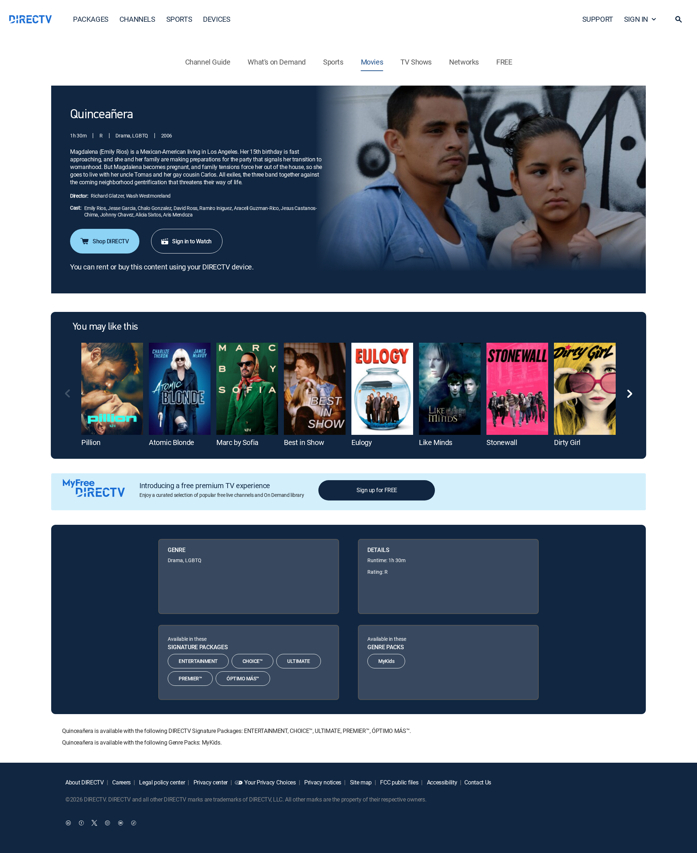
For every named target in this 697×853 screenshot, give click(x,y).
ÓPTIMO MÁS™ (243, 678)
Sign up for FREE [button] (376, 490)
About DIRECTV (84, 782)
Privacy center (210, 782)
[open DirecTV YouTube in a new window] (120, 823)
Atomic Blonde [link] (171, 442)
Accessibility (441, 782)
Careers (121, 782)
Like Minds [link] (435, 442)
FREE (504, 62)
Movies (372, 62)
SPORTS (179, 19)
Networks (464, 62)
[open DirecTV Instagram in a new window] (107, 823)
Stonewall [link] (501, 442)
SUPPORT (597, 19)
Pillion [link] (90, 442)
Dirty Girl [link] (567, 442)
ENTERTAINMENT (198, 661)
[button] (678, 19)
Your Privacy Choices (270, 782)
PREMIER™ (190, 678)
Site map (360, 782)
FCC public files (399, 782)
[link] (112, 389)
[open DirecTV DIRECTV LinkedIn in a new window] (68, 823)
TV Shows (416, 62)
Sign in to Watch (191, 241)
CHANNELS (137, 19)
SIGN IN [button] (636, 19)
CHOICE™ (252, 661)
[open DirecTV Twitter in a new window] (94, 823)
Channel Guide (208, 62)
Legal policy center (161, 782)
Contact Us (477, 782)
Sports (333, 62)
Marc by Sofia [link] (237, 442)
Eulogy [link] (361, 442)
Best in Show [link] (304, 442)
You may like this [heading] (105, 327)
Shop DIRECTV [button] (111, 241)
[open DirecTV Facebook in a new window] (81, 823)
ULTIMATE (298, 661)
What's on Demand (277, 62)
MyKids (386, 661)
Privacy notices (322, 782)
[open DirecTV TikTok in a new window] (133, 823)
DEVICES (216, 19)
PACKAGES (91, 19)
